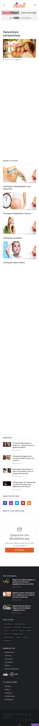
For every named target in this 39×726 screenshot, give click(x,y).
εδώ (15, 18)
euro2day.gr (8, 693)
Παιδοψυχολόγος (17, 634)
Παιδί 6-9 (30, 630)
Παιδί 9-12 (7, 634)
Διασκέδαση (8, 627)
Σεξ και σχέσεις (9, 637)
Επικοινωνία (9, 659)
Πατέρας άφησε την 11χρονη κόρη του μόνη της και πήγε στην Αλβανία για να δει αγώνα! (23, 484)
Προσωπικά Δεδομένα (12, 669)
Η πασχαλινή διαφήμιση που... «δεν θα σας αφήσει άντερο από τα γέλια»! (23, 458)
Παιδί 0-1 (7, 630)
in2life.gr (7, 689)
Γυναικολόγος (8, 624)
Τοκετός (18, 637)
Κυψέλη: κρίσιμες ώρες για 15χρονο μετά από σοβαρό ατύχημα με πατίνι (21, 608)
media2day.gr (9, 699)
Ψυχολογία (7, 640)
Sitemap (7, 665)
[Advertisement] (19, 345)
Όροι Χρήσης (9, 662)
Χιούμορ (25, 637)
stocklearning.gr (10, 696)
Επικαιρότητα (27, 627)
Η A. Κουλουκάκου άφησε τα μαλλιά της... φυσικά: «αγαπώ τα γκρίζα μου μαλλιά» (23, 445)
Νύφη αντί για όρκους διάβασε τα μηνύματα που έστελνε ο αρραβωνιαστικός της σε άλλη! (23, 582)
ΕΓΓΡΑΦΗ (19, 550)
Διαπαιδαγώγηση (20, 624)
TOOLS (19, 60)
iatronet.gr (8, 686)
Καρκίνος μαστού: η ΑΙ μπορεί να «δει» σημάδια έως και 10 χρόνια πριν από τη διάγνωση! (23, 595)
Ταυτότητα (8, 655)
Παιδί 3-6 (22, 630)
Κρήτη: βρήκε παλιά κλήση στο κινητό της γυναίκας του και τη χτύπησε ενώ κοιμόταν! (22, 471)
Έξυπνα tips (17, 627)
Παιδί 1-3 (14, 630)
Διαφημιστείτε (9, 652)
